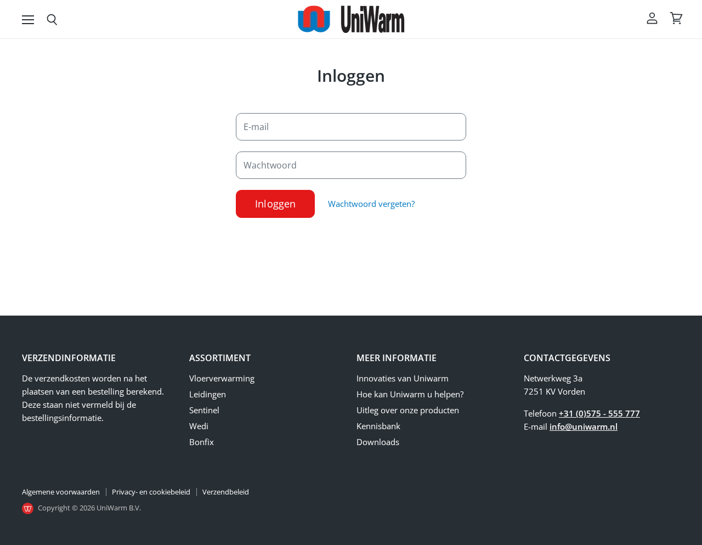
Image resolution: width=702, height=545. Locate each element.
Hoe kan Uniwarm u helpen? (409, 394)
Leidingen (207, 394)
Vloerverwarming (221, 378)
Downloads (377, 441)
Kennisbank (378, 425)
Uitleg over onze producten (407, 409)
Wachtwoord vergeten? (371, 203)
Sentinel (204, 409)
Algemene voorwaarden (61, 492)
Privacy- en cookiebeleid (151, 492)
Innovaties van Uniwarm (402, 378)
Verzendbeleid (225, 492)
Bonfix (201, 441)
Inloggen (275, 203)
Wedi (198, 425)
